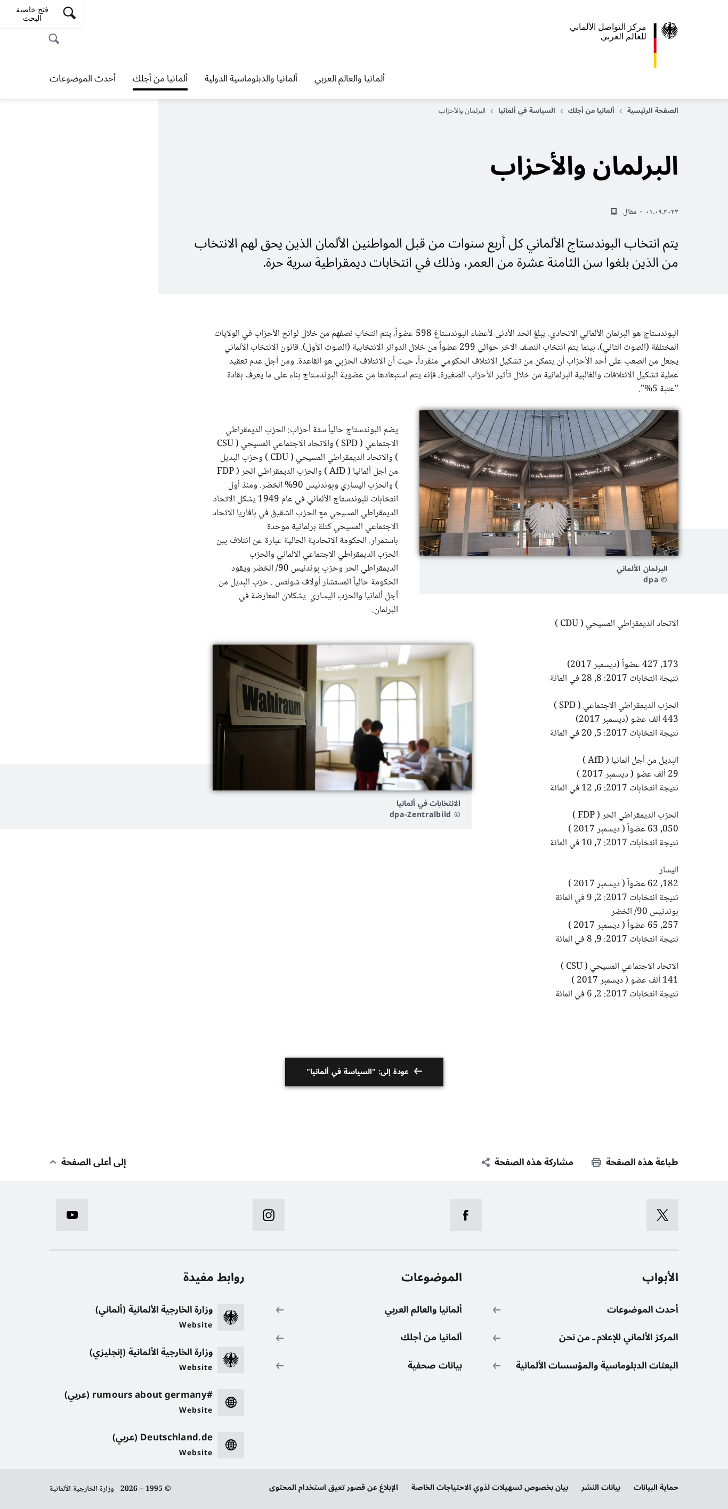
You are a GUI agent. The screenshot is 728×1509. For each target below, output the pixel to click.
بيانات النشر (600, 1487)
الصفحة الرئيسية (652, 111)
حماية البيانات (656, 1487)
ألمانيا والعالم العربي (349, 78)
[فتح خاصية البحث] (57, 33)
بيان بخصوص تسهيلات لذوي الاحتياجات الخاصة (489, 1487)
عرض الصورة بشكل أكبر (549, 482)
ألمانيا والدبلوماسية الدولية (251, 78)
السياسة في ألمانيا (526, 111)
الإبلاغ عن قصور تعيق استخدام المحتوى (333, 1487)
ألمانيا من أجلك (160, 79)
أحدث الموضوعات (83, 78)
